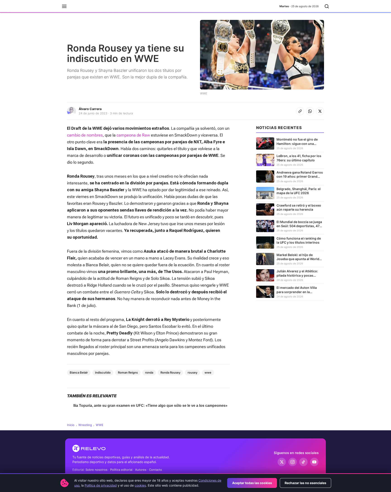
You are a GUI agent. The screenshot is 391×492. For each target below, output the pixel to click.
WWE (99, 425)
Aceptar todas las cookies (252, 483)
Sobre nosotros (96, 469)
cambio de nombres (85, 135)
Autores (140, 469)
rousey (192, 372)
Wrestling (85, 425)
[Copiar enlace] (300, 111)
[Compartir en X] (320, 111)
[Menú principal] (64, 6)
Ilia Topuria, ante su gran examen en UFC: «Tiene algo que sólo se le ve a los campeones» (150, 405)
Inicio (70, 425)
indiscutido (103, 372)
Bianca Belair (79, 372)
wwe (208, 372)
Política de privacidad (101, 485)
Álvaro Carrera (90, 109)
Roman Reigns (128, 372)
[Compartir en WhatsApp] (310, 111)
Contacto (155, 469)
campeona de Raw (133, 135)
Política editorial (121, 469)
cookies (140, 485)
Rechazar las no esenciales (305, 483)
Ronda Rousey (170, 372)
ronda (149, 372)
